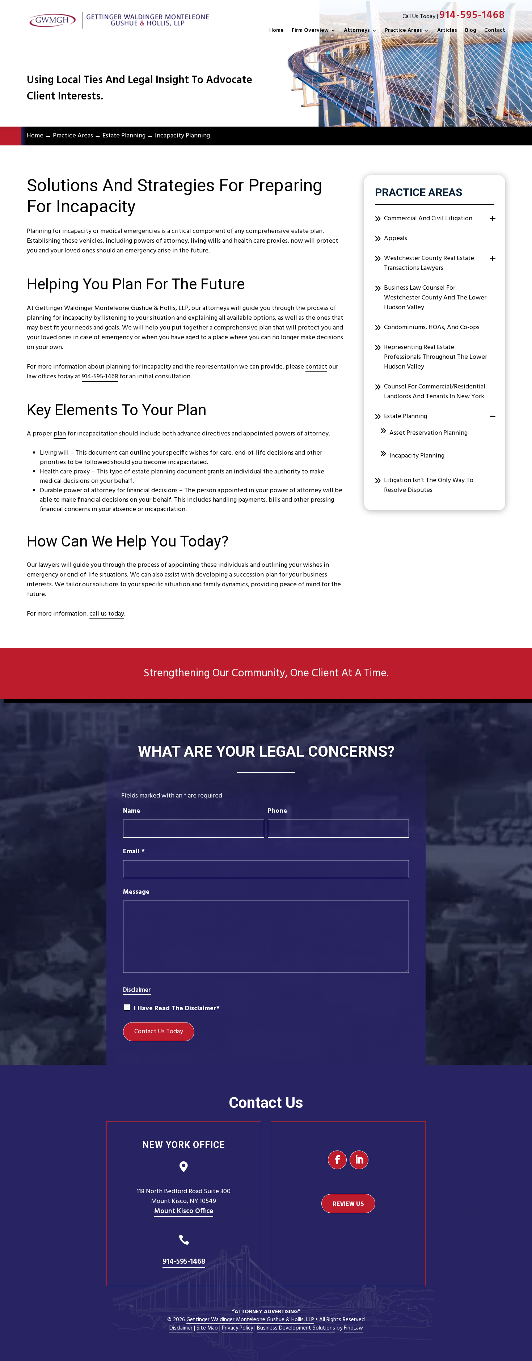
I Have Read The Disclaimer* (177, 1008)
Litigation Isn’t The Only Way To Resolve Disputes (428, 485)
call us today (106, 614)
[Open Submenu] (492, 219)
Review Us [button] (348, 1203)
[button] (525, 1308)
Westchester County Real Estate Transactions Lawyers (429, 263)
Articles (447, 30)
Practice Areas (403, 30)
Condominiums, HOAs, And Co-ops (432, 327)
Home (276, 30)
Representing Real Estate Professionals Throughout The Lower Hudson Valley (435, 357)
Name (131, 811)
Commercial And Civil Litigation (428, 219)
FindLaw (353, 1328)
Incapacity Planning (416, 456)
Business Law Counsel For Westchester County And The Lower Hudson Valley (435, 297)
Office (183, 1211)
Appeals (395, 238)
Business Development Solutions (296, 1328)
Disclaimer (137, 990)
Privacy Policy (237, 1328)
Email (134, 851)
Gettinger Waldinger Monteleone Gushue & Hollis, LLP (250, 1319)
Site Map (207, 1328)
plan (60, 434)
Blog (470, 30)
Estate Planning (405, 416)
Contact (494, 30)
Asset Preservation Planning (428, 433)
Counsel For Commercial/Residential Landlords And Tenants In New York (434, 391)
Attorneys (357, 30)
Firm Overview (310, 30)
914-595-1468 (472, 15)
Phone (277, 811)
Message (136, 892)
